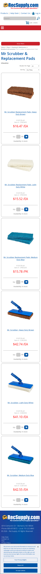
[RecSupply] (20, 5)
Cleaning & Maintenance (19, 47)
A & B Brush (20, 120)
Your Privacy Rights (20, 560)
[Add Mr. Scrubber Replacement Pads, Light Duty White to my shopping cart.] (26, 209)
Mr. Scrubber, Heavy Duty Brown (20, 330)
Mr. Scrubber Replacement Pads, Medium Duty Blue (21, 258)
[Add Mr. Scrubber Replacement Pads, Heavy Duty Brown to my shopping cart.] (26, 137)
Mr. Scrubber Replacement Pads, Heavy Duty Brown (20, 113)
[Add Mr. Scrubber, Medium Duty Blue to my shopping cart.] (26, 500)
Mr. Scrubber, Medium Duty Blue (20, 475)
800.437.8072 (12, 528)
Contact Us (25, 13)
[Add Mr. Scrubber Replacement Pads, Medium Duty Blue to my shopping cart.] (26, 282)
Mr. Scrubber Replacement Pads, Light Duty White (20, 185)
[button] (31, 22)
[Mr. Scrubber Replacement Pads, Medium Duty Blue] (20, 237)
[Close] (38, 547)
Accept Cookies (20, 570)
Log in (37, 13)
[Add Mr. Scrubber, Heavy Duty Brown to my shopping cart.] (26, 355)
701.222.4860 (29, 528)
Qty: (14, 137)
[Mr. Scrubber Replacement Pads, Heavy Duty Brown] (20, 92)
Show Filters (20, 44)
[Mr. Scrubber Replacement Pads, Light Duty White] (20, 165)
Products (4, 13)
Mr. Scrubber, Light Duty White (20, 403)
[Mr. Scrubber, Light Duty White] (20, 383)
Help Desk (14, 13)
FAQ (2, 541)
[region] (20, 559)
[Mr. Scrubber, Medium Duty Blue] (20, 455)
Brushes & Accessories (8, 49)
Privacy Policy (5, 543)
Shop (8, 47)
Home (3, 47)
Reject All (20, 565)
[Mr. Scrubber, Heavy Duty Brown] (20, 310)
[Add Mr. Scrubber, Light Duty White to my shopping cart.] (26, 427)
